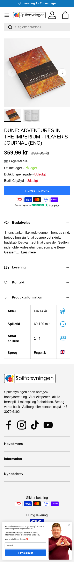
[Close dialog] (69, 525)
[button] (65, 15)
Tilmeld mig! (25, 553)
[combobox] (37, 27)
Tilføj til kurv (37, 190)
